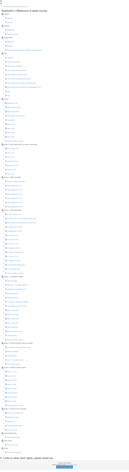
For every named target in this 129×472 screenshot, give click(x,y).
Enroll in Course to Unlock (64, 467)
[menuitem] (1, 4)
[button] (1, 1)
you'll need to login (71, 465)
